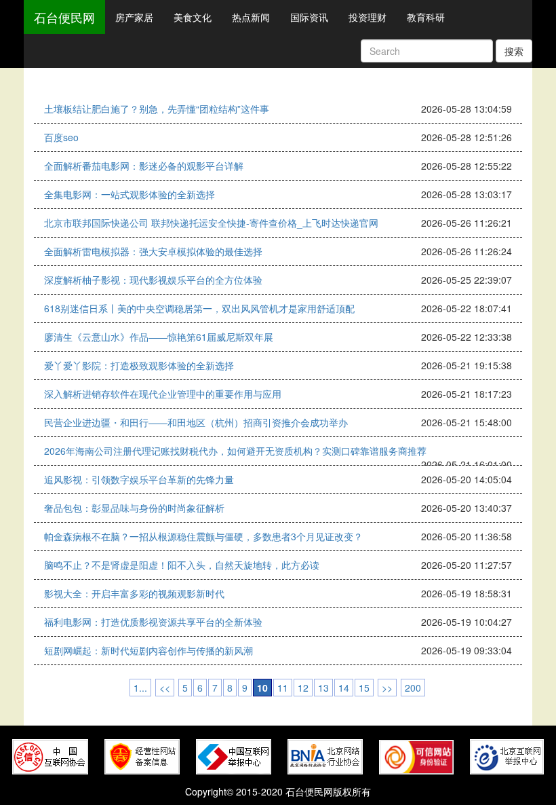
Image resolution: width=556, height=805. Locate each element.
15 (364, 687)
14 (343, 687)
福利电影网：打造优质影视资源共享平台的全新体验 (153, 622)
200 (413, 687)
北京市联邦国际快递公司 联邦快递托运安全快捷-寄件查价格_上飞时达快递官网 (211, 222)
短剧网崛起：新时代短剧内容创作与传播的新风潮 (148, 650)
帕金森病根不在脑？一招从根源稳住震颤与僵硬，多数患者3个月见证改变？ (203, 536)
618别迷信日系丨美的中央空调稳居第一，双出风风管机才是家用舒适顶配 (199, 308)
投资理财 (367, 17)
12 (303, 687)
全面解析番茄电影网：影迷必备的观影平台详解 (143, 165)
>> (387, 687)
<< (164, 687)
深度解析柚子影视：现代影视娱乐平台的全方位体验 (153, 279)
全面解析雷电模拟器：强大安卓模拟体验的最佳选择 (153, 251)
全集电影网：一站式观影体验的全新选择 (129, 194)
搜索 (513, 51)
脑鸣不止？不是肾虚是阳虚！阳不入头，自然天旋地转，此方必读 (181, 565)
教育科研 (426, 17)
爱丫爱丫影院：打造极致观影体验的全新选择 (139, 365)
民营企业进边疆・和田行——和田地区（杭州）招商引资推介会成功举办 (196, 422)
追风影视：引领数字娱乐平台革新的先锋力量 (139, 479)
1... (140, 687)
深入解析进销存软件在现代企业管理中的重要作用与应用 (162, 393)
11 (282, 687)
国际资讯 (309, 17)
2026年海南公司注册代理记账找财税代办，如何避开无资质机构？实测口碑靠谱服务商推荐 (235, 450)
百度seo (61, 137)
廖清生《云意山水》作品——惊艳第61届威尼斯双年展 (158, 336)
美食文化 (193, 17)
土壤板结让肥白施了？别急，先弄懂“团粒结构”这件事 (156, 108)
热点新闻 (251, 17)
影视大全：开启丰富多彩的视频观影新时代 (134, 593)
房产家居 (134, 17)
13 (323, 687)
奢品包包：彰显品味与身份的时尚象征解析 (134, 507)
